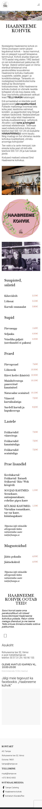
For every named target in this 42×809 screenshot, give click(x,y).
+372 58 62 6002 (9, 777)
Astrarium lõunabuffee (14, 796)
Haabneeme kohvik (13, 791)
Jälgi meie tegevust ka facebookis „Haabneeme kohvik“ (19, 681)
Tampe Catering (12, 787)
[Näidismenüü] (5, 636)
